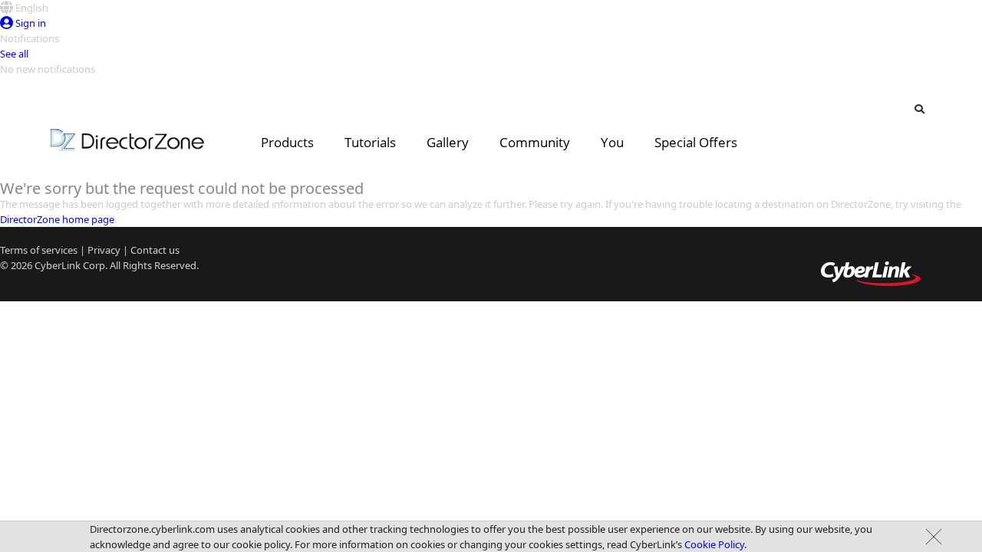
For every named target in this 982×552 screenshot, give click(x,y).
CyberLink (58, 265)
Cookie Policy (714, 544)
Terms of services (38, 250)
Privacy (103, 250)
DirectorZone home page (57, 219)
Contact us (155, 250)
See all (14, 54)
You (612, 142)
